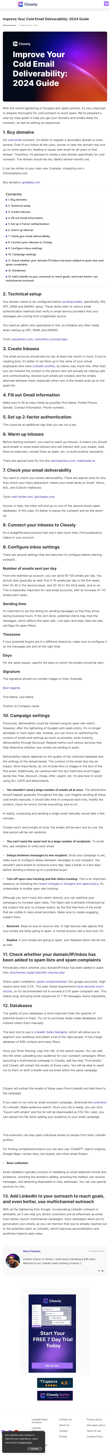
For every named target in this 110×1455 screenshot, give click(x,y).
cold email (15, 140)
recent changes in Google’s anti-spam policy (68, 883)
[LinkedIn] (102, 1271)
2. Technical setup (19, 205)
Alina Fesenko (9, 25)
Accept (34, 1449)
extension (100, 1102)
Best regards (11, 688)
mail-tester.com (22, 496)
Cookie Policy (25, 1442)
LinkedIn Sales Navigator (50, 1032)
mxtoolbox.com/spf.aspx (51, 339)
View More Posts (96, 1251)
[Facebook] (99, 1271)
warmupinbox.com (63, 460)
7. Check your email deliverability (29, 236)
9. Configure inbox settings (25, 248)
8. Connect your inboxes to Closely (30, 242)
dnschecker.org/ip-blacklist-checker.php (37, 972)
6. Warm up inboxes (20, 230)
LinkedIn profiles (44, 366)
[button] (106, 3)
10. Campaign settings (22, 254)
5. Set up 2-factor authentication (28, 224)
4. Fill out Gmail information (26, 218)
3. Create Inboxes (19, 212)
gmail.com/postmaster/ (52, 981)
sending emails (72, 301)
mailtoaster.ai (86, 460)
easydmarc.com (22, 339)
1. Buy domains (17, 199)
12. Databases (17, 270)
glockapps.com (45, 496)
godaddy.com (31, 182)
